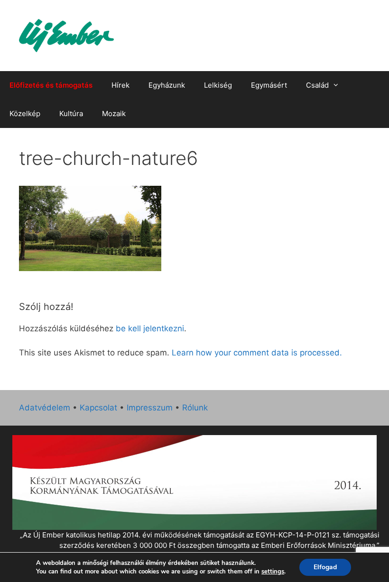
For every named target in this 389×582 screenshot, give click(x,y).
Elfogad (325, 567)
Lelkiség (218, 85)
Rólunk (195, 407)
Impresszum (150, 407)
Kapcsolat (98, 407)
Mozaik (114, 113)
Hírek (120, 85)
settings (272, 571)
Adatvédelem (44, 407)
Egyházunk (166, 85)
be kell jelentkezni (150, 328)
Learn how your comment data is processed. (257, 352)
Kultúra (71, 113)
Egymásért (269, 85)
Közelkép (24, 113)
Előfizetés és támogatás (51, 85)
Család (317, 85)
